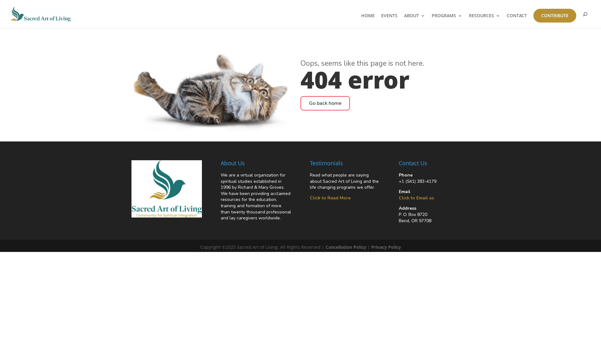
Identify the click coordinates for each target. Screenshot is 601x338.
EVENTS (389, 15)
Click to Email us (416, 198)
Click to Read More (330, 198)
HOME (368, 15)
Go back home (325, 103)
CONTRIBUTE (554, 15)
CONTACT (517, 15)
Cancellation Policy (346, 247)
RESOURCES (481, 15)
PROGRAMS (444, 15)
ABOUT (411, 15)
